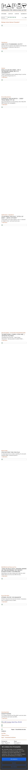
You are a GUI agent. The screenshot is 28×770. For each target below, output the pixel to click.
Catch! (17, 13)
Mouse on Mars (4, 450)
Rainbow (24, 13)
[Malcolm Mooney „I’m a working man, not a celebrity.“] (14, 58)
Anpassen (14, 763)
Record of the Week (5, 595)
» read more (4, 48)
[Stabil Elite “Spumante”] (14, 586)
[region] (14, 757)
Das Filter (3, 733)
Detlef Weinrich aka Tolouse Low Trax (8, 567)
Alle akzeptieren (14, 759)
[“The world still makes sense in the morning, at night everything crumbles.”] (14, 512)
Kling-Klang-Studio (5, 712)
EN (26, 17)
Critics (10, 13)
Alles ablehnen (14, 766)
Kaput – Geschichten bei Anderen (8, 737)
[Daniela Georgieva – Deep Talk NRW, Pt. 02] (14, 87)
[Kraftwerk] (14, 657)
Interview (3, 68)
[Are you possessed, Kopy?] (14, 33)
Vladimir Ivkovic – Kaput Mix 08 (7, 214)
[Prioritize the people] (14, 395)
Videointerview (4, 42)
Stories (3, 13)
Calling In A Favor (5, 735)
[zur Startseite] (14, 10)
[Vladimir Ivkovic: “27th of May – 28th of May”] (14, 160)
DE (22, 17)
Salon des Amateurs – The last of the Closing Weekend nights (13, 332)
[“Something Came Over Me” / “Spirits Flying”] (14, 278)
